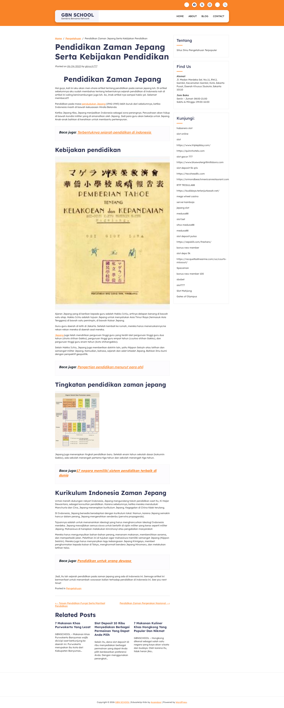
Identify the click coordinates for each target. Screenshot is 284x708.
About (192, 16)
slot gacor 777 (185, 156)
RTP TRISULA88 (186, 185)
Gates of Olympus (187, 296)
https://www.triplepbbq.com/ (193, 145)
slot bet (181, 219)
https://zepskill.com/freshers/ (194, 241)
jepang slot (183, 207)
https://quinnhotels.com (191, 150)
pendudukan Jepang (93, 103)
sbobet (180, 279)
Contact (218, 16)
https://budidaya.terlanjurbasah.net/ (198, 190)
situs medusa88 (185, 224)
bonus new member (188, 247)
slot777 (181, 285)
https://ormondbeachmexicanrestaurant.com (203, 179)
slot (179, 139)
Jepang (59, 335)
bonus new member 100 (190, 273)
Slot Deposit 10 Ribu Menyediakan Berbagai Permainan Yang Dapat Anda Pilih (112, 629)
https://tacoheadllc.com (191, 173)
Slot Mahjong (184, 290)
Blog (204, 16)
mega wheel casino (188, 196)
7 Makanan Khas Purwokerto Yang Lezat (73, 625)
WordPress (181, 702)
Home (180, 16)
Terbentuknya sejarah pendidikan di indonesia (114, 132)
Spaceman (183, 267)
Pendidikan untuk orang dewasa (104, 561)
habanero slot (184, 128)
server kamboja (185, 202)
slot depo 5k (183, 253)
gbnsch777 (91, 66)
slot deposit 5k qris (187, 167)
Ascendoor (156, 702)
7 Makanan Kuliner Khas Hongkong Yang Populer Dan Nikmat (150, 627)
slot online (182, 133)
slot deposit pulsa (187, 236)
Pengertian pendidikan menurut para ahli (110, 367)
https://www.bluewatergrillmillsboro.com (200, 162)
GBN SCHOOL (77, 15)
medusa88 (182, 213)
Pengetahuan (74, 588)
